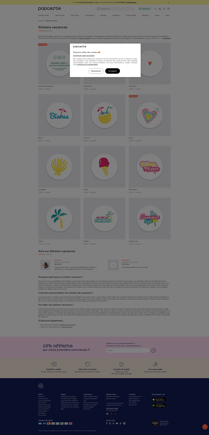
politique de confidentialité (87, 65)
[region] (105, 60)
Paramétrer (96, 71)
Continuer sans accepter (84, 56)
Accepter (112, 71)
